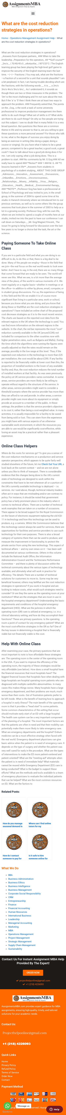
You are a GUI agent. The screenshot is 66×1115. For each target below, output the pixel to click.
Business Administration (20, 879)
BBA (10, 875)
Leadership (13, 919)
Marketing (13, 926)
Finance (12, 904)
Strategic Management (19, 941)
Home (5, 38)
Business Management (20, 890)
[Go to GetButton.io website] (7, 1112)
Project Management (19, 938)
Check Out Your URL (51, 464)
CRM (10, 897)
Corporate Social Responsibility (24, 893)
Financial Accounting (19, 908)
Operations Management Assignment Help (32, 38)
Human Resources (17, 912)
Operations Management (20, 934)
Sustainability (15, 949)
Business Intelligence (19, 886)
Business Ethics (16, 882)
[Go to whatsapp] (7, 1106)
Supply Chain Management (21, 945)
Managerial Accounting (20, 923)
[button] (33, 13)
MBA (10, 930)
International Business (19, 915)
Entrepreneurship (17, 901)
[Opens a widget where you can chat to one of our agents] (54, 1109)
